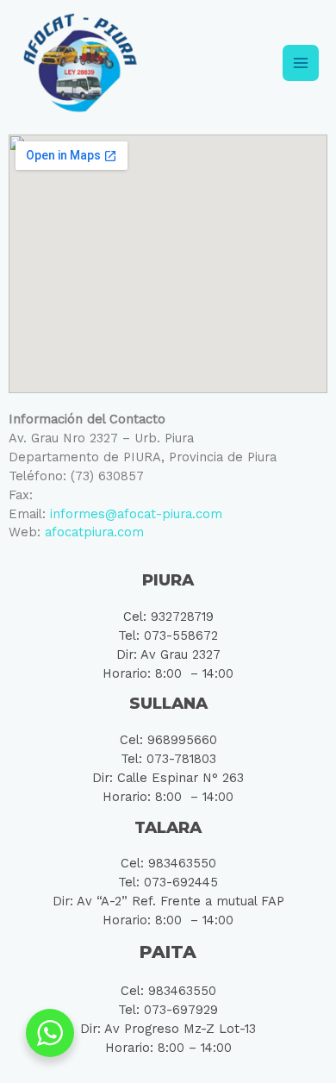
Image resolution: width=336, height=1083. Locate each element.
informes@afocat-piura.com (136, 514)
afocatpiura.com (94, 532)
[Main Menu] (301, 63)
